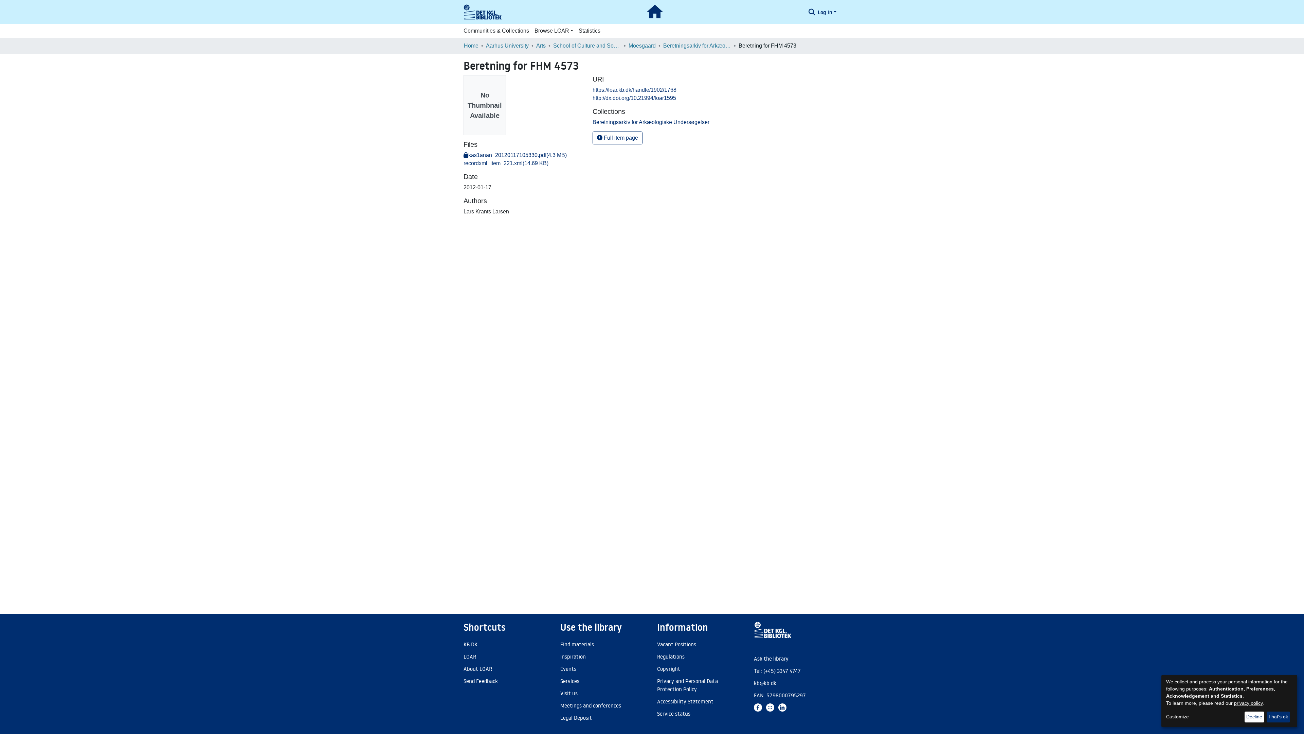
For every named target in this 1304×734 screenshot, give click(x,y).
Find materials (577, 644)
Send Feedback (481, 681)
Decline (1254, 716)
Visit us (569, 693)
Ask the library (771, 658)
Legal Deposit (576, 717)
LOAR (470, 656)
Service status (673, 713)
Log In (825, 12)
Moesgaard (642, 46)
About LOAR (478, 668)
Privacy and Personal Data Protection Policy (687, 685)
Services (569, 681)
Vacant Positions (676, 644)
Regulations (671, 656)
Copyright (668, 668)
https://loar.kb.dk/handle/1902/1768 (634, 90)
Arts (541, 46)
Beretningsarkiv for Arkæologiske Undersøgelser (697, 46)
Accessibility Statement (685, 701)
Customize (1177, 716)
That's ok (1278, 716)
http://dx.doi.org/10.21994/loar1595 (634, 98)
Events (568, 668)
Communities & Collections (496, 31)
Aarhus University (507, 46)
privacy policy (1248, 703)
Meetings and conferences (590, 705)
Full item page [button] (620, 138)
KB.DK (470, 644)
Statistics (589, 31)
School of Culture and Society (587, 46)
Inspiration (573, 656)
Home (471, 46)
